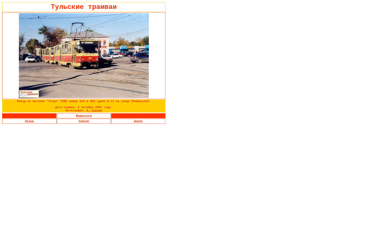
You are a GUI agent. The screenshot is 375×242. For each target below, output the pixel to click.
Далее (138, 121)
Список (84, 121)
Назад (29, 121)
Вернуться (84, 115)
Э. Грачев (94, 110)
